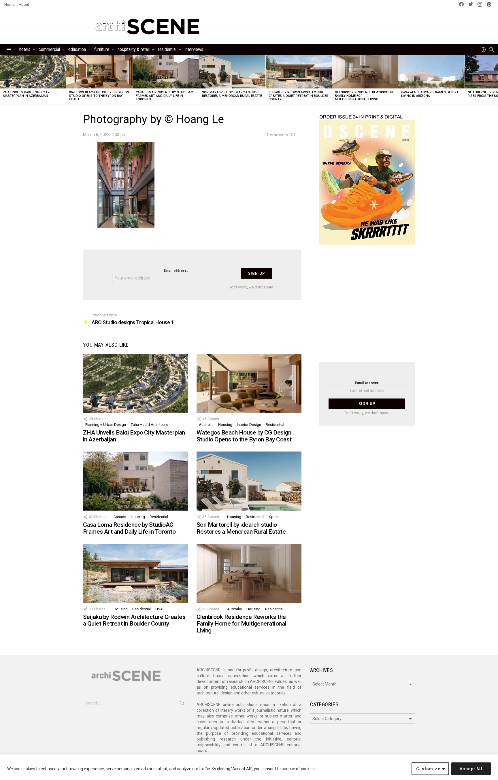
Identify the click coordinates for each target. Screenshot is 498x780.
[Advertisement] (367, 307)
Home (9, 4)
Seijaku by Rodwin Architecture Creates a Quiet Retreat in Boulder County (298, 95)
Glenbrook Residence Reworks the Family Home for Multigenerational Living (241, 623)
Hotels (24, 49)
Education (77, 49)
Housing (225, 424)
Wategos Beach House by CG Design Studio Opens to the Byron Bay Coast (99, 95)
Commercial (49, 49)
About (24, 4)
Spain (273, 517)
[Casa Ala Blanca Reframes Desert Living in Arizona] (431, 71)
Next (495, 80)
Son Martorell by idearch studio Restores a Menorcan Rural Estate (232, 94)
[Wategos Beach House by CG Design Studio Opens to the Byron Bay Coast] (99, 71)
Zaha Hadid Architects (149, 424)
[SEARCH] (491, 49)
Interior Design (249, 424)
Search (182, 704)
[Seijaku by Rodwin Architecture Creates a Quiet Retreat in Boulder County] (299, 71)
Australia (206, 424)
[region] (249, 767)
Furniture (101, 49)
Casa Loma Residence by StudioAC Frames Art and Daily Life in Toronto (164, 95)
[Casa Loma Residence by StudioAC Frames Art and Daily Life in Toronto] (166, 71)
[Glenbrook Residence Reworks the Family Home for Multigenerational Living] (365, 71)
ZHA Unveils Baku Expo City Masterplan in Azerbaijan (26, 94)
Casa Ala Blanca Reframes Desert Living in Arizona (430, 94)
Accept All (471, 768)
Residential (167, 49)
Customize (428, 768)
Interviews (194, 49)
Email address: (176, 270)
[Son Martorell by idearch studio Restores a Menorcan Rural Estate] (232, 71)
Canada (120, 517)
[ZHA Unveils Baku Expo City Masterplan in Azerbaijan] (33, 71)
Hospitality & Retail (134, 49)
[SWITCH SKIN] (484, 49)
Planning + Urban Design (105, 424)
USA (159, 609)
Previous (3, 80)
